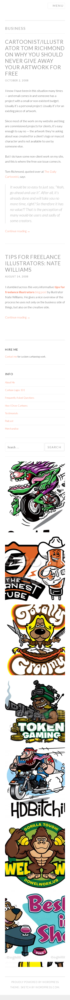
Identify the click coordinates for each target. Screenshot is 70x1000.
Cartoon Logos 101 (15, 390)
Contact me (11, 356)
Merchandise (11, 428)
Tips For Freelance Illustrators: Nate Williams (33, 263)
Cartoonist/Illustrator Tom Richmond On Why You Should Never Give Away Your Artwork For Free (35, 58)
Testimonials (11, 413)
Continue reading (17, 231)
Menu (58, 5)
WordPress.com (47, 987)
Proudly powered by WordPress (35, 982)
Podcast (9, 420)
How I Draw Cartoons (16, 405)
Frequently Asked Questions (19, 397)
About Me (10, 382)
